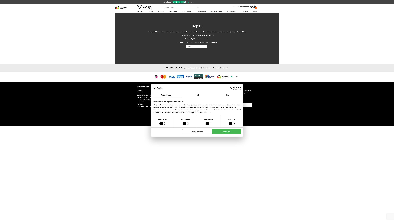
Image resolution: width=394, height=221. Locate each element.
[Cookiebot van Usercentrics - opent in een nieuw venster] (232, 88)
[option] (197, 2)
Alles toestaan (226, 132)
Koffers (161, 11)
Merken (140, 11)
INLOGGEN (235, 7)
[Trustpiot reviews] (235, 76)
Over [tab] (228, 95)
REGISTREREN (245, 7)
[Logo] (144, 9)
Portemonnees (216, 11)
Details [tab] (197, 95)
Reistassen (173, 11)
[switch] (185, 123)
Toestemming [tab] (166, 95)
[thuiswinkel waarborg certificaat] (223, 76)
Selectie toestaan (197, 132)
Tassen (150, 11)
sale (255, 11)
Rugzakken (201, 11)
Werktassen (187, 11)
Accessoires (231, 11)
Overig (245, 11)
